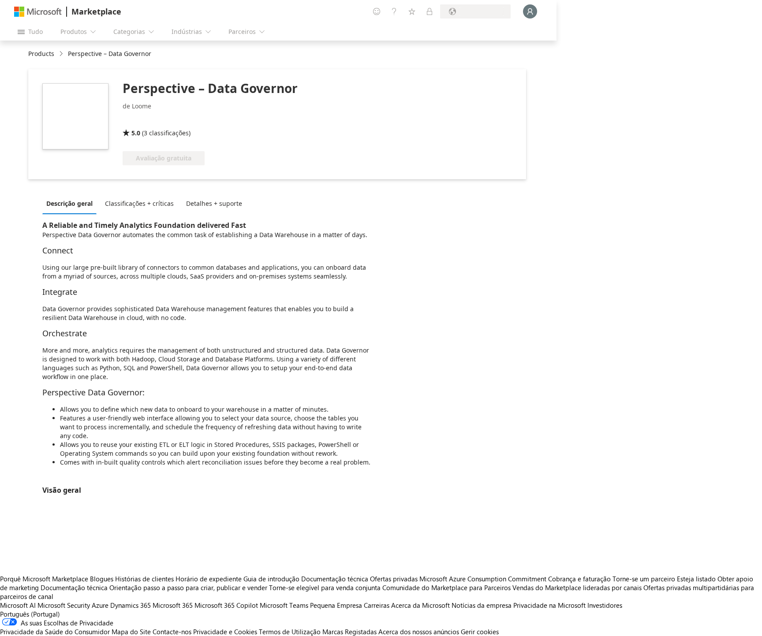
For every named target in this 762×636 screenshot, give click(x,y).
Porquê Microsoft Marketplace (44, 578)
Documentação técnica (334, 578)
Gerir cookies (480, 631)
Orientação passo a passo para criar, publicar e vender (188, 587)
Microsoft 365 (173, 605)
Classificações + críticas (139, 203)
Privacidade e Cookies (225, 631)
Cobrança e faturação (579, 578)
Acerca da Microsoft (420, 605)
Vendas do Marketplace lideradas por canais (577, 587)
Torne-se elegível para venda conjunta (325, 587)
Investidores (604, 605)
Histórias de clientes (144, 578)
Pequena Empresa (336, 605)
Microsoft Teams (284, 605)
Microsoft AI (18, 605)
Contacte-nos (172, 631)
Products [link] (41, 53)
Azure (100, 605)
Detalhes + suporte (214, 203)
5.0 (135, 133)
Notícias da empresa (482, 605)
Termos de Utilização (290, 631)
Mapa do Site (131, 631)
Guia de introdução (271, 578)
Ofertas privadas (394, 578)
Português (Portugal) (30, 614)
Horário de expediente (209, 578)
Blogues (101, 578)
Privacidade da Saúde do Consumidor (55, 631)
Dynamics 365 (130, 605)
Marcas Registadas (349, 631)
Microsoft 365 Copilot (226, 605)
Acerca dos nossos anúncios (418, 631)
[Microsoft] (38, 12)
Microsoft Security (63, 605)
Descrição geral (69, 203)
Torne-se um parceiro (644, 578)
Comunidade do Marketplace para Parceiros (446, 587)
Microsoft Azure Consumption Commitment (483, 578)
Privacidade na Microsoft (549, 605)
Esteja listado (696, 578)
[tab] (71, 203)
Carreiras (376, 605)
